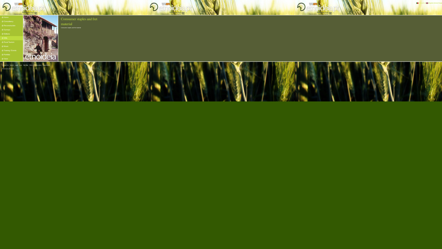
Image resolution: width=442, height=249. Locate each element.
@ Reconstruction (8, 26)
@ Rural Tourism (8, 42)
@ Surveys (6, 30)
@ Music (5, 46)
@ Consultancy (7, 21)
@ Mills (4, 38)
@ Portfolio (6, 55)
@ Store (5, 59)
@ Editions (6, 34)
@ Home (5, 17)
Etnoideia (11, 68)
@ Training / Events (9, 50)
